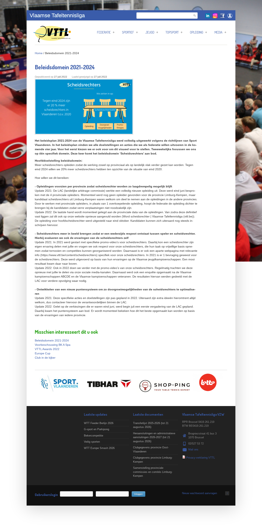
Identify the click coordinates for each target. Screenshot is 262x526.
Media (218, 32)
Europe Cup (42, 353)
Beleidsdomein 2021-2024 (52, 340)
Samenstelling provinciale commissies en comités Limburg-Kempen (152, 471)
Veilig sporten (92, 441)
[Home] (52, 40)
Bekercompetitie (93, 435)
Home (39, 53)
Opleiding (196, 32)
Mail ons (193, 449)
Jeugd (149, 32)
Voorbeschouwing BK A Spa (52, 344)
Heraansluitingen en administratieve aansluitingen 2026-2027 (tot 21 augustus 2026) (154, 437)
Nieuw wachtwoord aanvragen (199, 493)
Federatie (104, 32)
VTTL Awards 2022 (47, 349)
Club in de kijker (45, 357)
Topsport (172, 32)
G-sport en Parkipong (96, 429)
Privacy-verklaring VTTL (200, 457)
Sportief (128, 32)
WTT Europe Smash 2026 (99, 448)
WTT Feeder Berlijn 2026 (98, 423)
